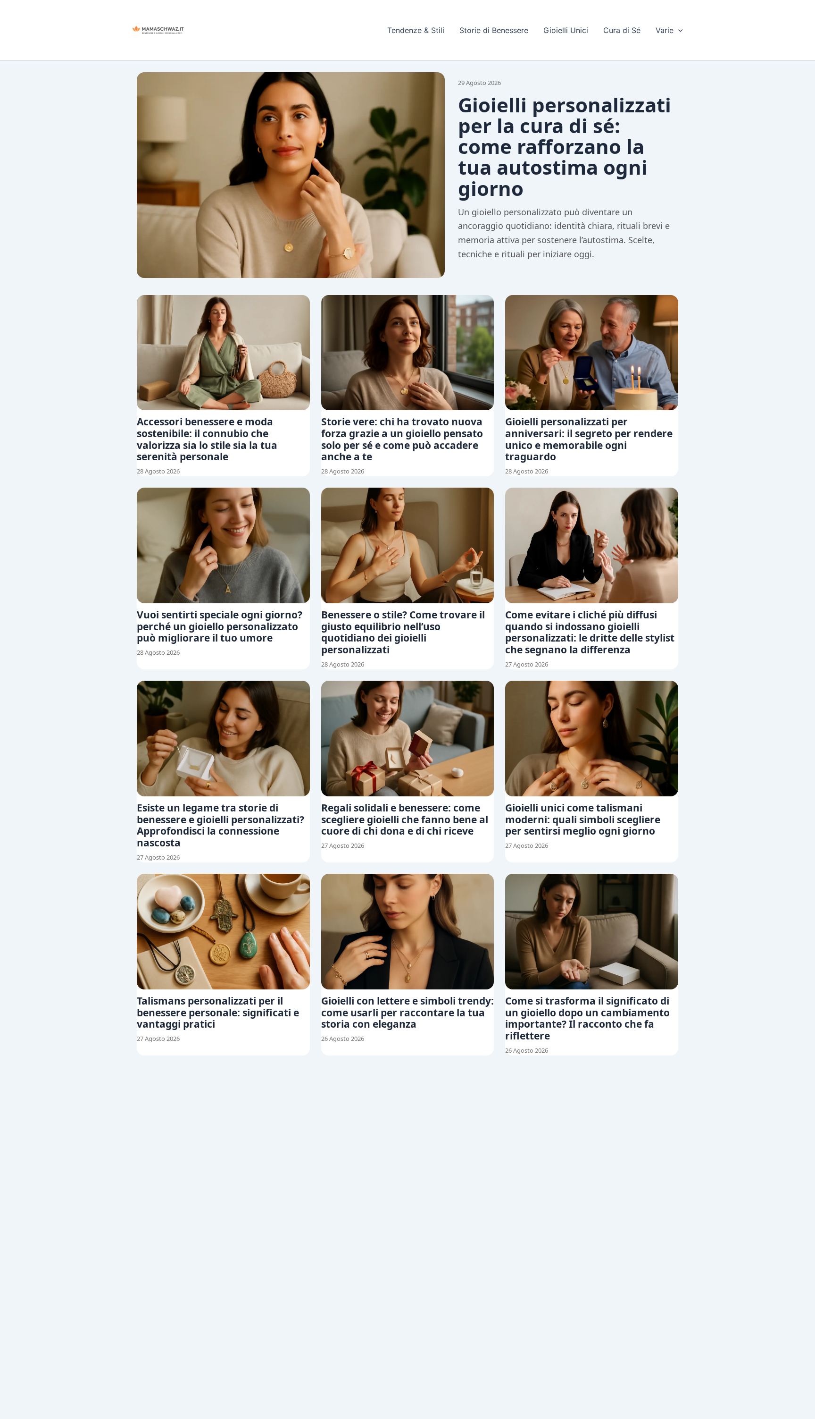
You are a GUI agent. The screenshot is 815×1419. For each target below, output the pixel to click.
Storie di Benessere (493, 30)
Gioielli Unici (565, 30)
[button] (678, 30)
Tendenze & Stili (415, 30)
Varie (665, 30)
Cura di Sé (621, 30)
